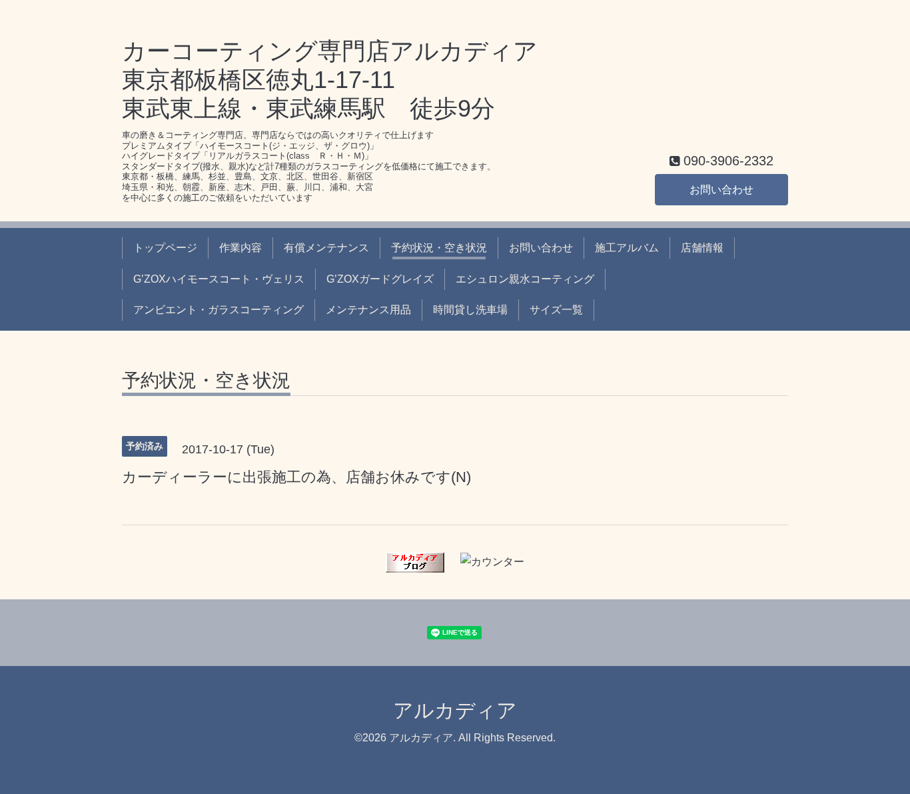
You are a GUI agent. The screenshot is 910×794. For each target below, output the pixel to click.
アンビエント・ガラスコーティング (218, 309)
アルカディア (455, 710)
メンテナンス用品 (368, 309)
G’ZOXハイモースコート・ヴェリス (218, 279)
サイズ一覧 (556, 309)
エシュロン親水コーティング (525, 279)
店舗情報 (702, 247)
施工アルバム (627, 247)
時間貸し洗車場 (470, 309)
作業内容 (240, 247)
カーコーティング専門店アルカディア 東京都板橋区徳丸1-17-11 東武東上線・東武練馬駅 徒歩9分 (330, 79)
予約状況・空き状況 (439, 247)
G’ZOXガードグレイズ (380, 279)
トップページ (165, 247)
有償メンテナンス (326, 247)
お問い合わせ (721, 189)
